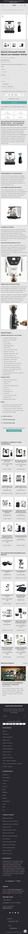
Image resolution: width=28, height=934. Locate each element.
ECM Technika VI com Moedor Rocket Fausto (7, 487)
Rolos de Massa (6, 838)
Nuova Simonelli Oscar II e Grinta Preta (7, 461)
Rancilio (4, 783)
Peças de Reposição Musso (9, 847)
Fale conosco (6, 734)
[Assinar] (23, 716)
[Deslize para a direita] (26, 45)
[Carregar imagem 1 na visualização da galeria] (6, 45)
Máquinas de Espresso (8, 818)
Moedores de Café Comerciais (9, 829)
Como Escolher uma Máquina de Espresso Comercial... (12, 683)
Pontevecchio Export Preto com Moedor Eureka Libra (21, 536)
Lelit (3, 810)
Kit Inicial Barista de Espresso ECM (7, 621)
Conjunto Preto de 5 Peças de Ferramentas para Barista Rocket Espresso (7, 648)
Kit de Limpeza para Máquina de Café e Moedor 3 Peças (20, 596)
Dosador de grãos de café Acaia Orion (7, 596)
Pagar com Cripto (6, 754)
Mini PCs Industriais (7, 850)
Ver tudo (25, 663)
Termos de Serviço (7, 751)
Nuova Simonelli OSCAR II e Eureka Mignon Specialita (21, 461)
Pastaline (5, 798)
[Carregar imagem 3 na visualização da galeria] (21, 45)
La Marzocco (5, 774)
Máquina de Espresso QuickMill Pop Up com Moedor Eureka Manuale (20, 511)
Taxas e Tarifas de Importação (9, 760)
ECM (4, 807)
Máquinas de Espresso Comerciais (10, 821)
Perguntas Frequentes (8, 766)
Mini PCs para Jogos (7, 853)
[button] (2, 5)
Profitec (4, 804)
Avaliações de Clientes (8, 757)
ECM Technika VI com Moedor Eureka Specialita (21, 487)
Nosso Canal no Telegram (14, 889)
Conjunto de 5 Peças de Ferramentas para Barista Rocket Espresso (21, 648)
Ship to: (3, 81)
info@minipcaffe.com (7, 907)
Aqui (7, 902)
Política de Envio (6, 740)
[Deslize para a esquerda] (1, 45)
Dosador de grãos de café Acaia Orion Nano (21, 571)
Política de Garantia (7, 745)
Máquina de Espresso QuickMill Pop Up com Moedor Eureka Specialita (7, 536)
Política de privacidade (8, 748)
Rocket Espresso (6, 777)
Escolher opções (7, 469)
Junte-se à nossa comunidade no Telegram (12, 763)
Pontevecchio (6, 780)
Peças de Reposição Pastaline (9, 841)
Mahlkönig (5, 792)
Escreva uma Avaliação (15, 431)
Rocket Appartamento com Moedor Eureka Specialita (7, 511)
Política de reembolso (7, 737)
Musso (4, 789)
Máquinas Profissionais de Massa (10, 835)
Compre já (14, 102)
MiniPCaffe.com (11, 932)
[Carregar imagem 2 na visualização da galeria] (14, 45)
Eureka (4, 795)
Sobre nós (5, 731)
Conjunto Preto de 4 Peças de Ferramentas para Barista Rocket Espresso (21, 621)
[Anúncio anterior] (2, 1)
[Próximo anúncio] (25, 1)
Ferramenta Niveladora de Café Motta (7, 571)
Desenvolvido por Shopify (18, 932)
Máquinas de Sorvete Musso (9, 844)
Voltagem (3, 69)
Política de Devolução (7, 743)
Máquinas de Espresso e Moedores (10, 824)
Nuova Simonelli (6, 801)
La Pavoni (5, 786)
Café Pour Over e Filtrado (8, 832)
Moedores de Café (7, 827)
